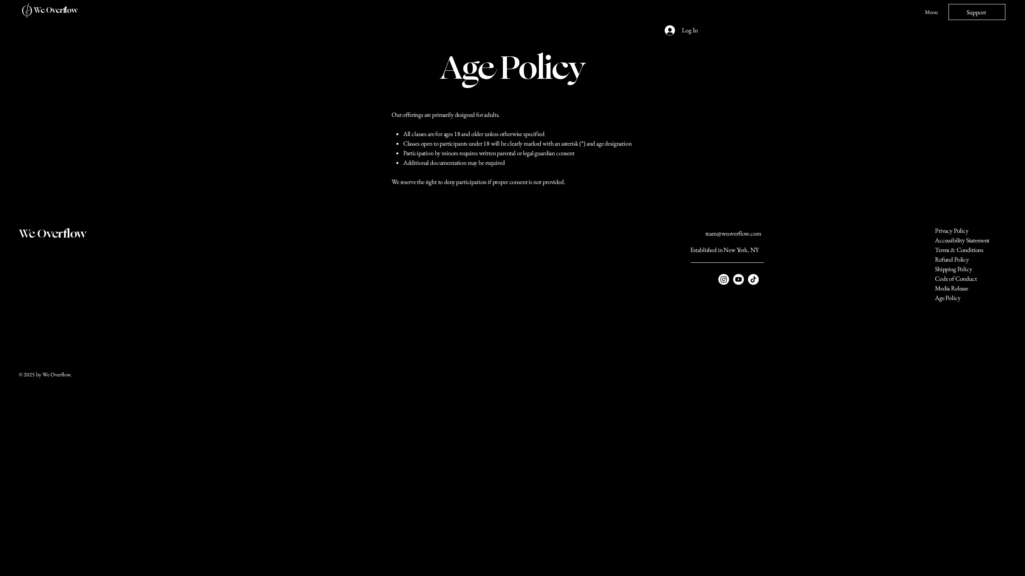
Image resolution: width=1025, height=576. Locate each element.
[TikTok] (753, 279)
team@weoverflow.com (733, 233)
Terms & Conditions (959, 250)
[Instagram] (723, 279)
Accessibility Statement (962, 240)
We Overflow (56, 10)
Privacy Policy (952, 230)
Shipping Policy (953, 269)
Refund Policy (952, 259)
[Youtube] (738, 279)
